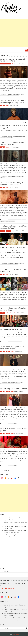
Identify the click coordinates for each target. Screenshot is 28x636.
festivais (3, 63)
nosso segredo (9, 137)
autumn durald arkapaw (13, 382)
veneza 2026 (7, 95)
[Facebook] (15, 478)
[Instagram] (2, 478)
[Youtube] (11, 478)
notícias (9, 63)
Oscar (8, 351)
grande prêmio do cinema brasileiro (8, 221)
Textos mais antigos (4, 470)
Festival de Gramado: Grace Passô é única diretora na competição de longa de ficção (12, 101)
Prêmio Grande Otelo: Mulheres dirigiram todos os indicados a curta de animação (13, 183)
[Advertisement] (14, 33)
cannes (2, 231)
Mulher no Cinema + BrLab (11, 312)
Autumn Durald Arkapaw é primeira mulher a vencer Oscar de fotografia (12, 347)
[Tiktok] (8, 478)
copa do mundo (20, 176)
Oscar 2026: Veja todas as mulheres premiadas (13, 388)
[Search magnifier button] (26, 571)
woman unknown (14, 95)
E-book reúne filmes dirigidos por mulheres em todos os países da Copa (13, 143)
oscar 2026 (12, 383)
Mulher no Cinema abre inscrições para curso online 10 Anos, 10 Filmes (13, 270)
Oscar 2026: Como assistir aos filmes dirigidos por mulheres (13, 429)
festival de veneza (16, 94)
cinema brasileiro (17, 219)
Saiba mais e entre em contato (7, 588)
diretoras (10, 94)
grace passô (3, 137)
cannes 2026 (10, 263)
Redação (13, 63)
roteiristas (19, 341)
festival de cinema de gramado (19, 136)
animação (10, 219)
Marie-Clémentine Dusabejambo (11, 264)
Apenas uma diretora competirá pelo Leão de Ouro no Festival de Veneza (12, 60)
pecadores (17, 383)
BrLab (9, 341)
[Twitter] (5, 597)
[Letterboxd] (5, 478)
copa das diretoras (11, 176)
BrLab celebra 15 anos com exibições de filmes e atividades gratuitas (13, 309)
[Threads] (18, 478)
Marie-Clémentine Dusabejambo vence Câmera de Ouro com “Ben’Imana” (13, 227)
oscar (7, 383)
